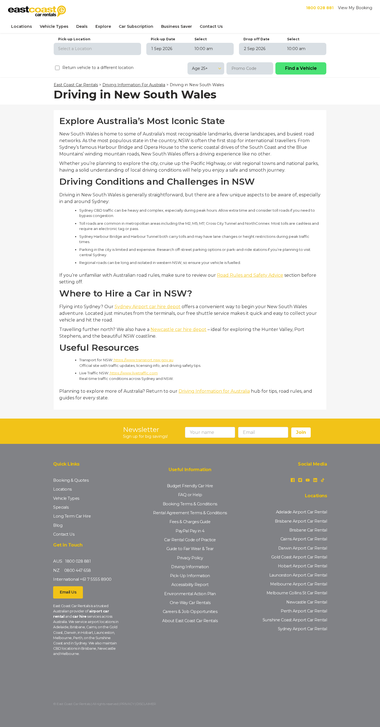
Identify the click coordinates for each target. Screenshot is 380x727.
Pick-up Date (163, 39)
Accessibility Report (189, 584)
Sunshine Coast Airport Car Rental (295, 619)
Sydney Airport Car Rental (302, 628)
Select (200, 39)
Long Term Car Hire (72, 516)
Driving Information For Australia (133, 84)
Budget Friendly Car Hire (190, 485)
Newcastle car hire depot (178, 329)
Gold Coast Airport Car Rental (299, 557)
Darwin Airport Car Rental (302, 548)
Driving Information (190, 566)
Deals (82, 26)
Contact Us (211, 26)
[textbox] (97, 48)
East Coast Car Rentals (76, 84)
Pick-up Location (74, 39)
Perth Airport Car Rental (304, 611)
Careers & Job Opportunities (190, 611)
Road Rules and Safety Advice (250, 275)
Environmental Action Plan (190, 593)
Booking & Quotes (70, 480)
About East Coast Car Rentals (190, 620)
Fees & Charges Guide (189, 521)
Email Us (68, 592)
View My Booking (355, 8)
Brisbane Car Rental (308, 530)
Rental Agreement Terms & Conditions (190, 512)
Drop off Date (256, 39)
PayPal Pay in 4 (190, 530)
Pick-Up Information (190, 575)
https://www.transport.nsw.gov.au (143, 360)
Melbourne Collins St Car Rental (297, 592)
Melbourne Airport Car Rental (298, 584)
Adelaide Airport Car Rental (301, 512)
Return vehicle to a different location (98, 67)
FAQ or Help (190, 494)
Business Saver (176, 26)
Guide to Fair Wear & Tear (190, 548)
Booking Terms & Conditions (190, 503)
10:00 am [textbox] (203, 48)
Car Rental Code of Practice (190, 539)
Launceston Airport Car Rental (298, 575)
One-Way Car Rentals (190, 602)
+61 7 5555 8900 (96, 579)
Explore (103, 26)
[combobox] (97, 48)
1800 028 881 (320, 8)
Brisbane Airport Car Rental (301, 521)
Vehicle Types (54, 26)
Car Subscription (136, 26)
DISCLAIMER (146, 704)
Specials (60, 507)
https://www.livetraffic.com (133, 373)
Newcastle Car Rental (306, 602)
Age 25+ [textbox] (200, 68)
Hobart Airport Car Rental (302, 565)
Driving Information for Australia (214, 391)
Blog (57, 525)
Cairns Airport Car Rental (303, 538)
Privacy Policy (190, 557)
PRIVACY (127, 704)
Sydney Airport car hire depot (148, 306)
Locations (21, 26)
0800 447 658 (77, 570)
